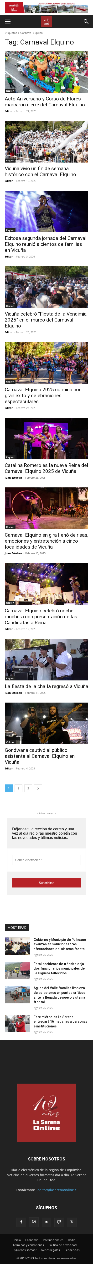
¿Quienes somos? (25, 1250)
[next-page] (38, 788)
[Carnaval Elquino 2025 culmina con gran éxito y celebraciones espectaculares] (46, 363)
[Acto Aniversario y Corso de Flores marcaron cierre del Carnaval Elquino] (46, 72)
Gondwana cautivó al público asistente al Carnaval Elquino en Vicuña (40, 756)
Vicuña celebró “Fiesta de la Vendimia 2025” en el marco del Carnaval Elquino (46, 320)
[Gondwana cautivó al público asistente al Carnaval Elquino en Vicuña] (46, 723)
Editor (9, 111)
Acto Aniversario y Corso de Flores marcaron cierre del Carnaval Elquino (45, 102)
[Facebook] (21, 1222)
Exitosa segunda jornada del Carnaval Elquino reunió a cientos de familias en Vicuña (46, 244)
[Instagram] (34, 1222)
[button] (7, 21)
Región (10, 90)
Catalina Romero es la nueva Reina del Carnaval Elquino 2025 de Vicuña (46, 468)
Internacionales (53, 1240)
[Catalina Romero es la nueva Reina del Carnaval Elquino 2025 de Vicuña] (46, 438)
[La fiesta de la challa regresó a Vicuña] (46, 659)
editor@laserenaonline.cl (57, 1190)
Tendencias (72, 1250)
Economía (31, 1240)
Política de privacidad (62, 1245)
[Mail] (46, 1222)
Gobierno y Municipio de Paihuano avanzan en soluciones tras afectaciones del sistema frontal (60, 944)
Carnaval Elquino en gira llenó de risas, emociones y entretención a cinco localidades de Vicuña (46, 541)
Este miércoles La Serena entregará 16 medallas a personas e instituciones (61, 1021)
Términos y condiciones (28, 1245)
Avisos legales (50, 1250)
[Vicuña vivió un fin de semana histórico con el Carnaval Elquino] (46, 142)
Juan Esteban (13, 477)
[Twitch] (59, 1222)
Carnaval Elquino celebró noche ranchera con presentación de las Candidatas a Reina (41, 616)
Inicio (17, 1240)
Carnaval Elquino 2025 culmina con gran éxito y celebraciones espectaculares (43, 395)
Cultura (10, 742)
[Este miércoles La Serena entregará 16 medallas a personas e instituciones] (17, 1023)
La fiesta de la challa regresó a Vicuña (46, 686)
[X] (72, 1222)
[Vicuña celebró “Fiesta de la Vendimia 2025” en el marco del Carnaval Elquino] (46, 287)
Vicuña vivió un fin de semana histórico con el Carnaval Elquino (40, 171)
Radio (71, 1240)
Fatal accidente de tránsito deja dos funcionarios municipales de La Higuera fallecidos (59, 968)
